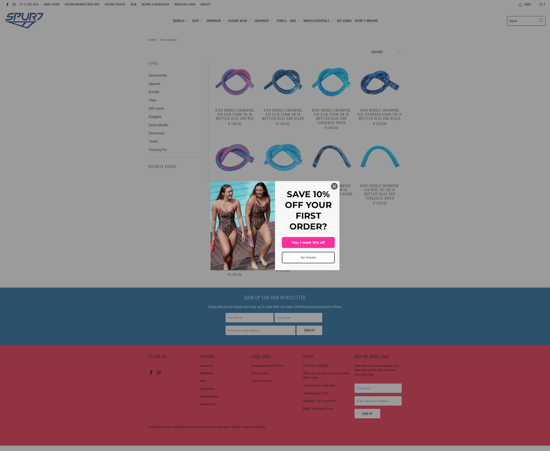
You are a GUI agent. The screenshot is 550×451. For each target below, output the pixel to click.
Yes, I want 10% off (308, 242)
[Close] (334, 186)
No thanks (308, 257)
